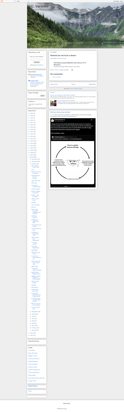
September (35, 311)
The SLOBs (31, 350)
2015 (31, 136)
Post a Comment (56, 77)
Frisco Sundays (35, 204)
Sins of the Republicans (35, 247)
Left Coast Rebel (32, 364)
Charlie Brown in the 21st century (35, 177)
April (33, 323)
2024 (31, 115)
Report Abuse (32, 386)
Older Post (92, 84)
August (34, 314)
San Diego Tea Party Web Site (36, 378)
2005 (31, 333)
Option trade (34, 266)
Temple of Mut (34, 80)
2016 (31, 134)
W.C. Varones (37, 6)
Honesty (33, 202)
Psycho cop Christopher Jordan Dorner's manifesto (62, 95)
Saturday (33, 285)
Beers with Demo (33, 353)
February (34, 327)
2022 (31, 120)
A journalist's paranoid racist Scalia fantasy (36, 295)
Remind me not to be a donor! (36, 172)
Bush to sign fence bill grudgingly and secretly (36, 211)
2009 (31, 150)
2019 (31, 127)
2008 (31, 152)
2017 (31, 131)
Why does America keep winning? (60, 112)
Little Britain (34, 250)
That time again (35, 189)
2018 (31, 129)
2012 (31, 143)
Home (73, 84)
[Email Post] (72, 69)
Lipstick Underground (34, 369)
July (33, 316)
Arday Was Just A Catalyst (36, 76)
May (33, 321)
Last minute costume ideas (35, 186)
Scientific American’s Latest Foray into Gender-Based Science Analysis (37, 83)
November (35, 161)
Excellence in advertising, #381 (35, 221)
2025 (31, 113)
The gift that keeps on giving (36, 269)
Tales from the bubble (35, 282)
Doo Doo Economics (33, 358)
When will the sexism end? (35, 166)
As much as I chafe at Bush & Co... (36, 257)
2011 (31, 145)
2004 (31, 335)
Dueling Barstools (33, 361)
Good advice (34, 287)
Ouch (32, 169)
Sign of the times (35, 180)
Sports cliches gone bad (35, 290)
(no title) (52, 92)
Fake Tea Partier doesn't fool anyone (66, 100)
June (33, 318)
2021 (31, 122)
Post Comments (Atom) (76, 88)
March (33, 325)
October (34, 163)
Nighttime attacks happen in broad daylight (36, 277)
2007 (31, 154)
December (35, 159)
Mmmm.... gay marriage (35, 195)
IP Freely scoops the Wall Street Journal (35, 300)
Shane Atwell (31, 375)
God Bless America (34, 216)
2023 (31, 118)
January (34, 330)
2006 (31, 157)
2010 (31, 148)
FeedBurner (40, 65)
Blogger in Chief (32, 355)
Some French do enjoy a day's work (35, 262)
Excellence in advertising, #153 (35, 234)
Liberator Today (32, 367)
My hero (33, 207)
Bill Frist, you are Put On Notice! (35, 304)
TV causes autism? (34, 243)
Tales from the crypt (35, 199)
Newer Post (53, 84)
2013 (31, 141)
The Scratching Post (36, 74)
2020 (31, 124)
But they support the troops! (35, 192)
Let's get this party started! (36, 225)
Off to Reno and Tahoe (35, 253)
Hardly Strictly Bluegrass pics (35, 273)
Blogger (65, 408)
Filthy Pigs (34, 183)
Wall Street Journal (61, 58)
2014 (31, 138)
